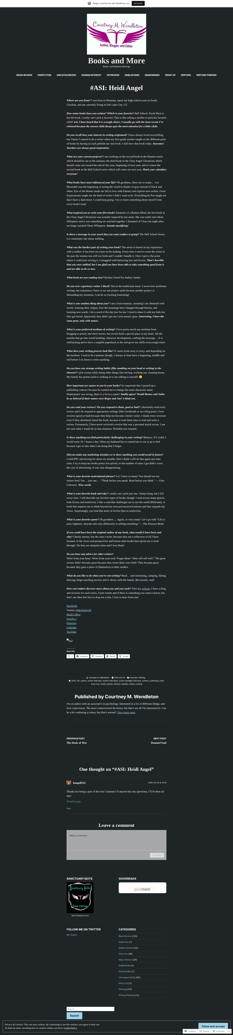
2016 (73, 681)
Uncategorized (66, 75)
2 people (78, 802)
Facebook (72, 605)
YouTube (71, 631)
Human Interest (91, 75)
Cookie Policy (70, 1028)
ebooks (117, 684)
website (146, 588)
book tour (95, 684)
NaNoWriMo (152, 75)
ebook (110, 684)
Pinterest (71, 623)
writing (139, 684)
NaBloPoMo (132, 75)
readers (124, 684)
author (83, 681)
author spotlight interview (130, 681)
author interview (95, 681)
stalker (132, 684)
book (161, 681)
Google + (72, 618)
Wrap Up (170, 75)
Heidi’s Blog (73, 614)
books (103, 684)
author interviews (110, 681)
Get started (138, 3)
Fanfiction (44, 75)
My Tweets (72, 935)
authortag (154, 681)
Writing (186, 75)
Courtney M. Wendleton (99, 678)
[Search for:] (90, 1009)
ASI (78, 681)
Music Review (125, 959)
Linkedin (71, 627)
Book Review (24, 75)
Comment (157, 855)
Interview (113, 75)
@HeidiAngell (83, 610)
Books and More (116, 60)
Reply (69, 808)
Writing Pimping (206, 75)
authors (145, 681)
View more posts (126, 712)
